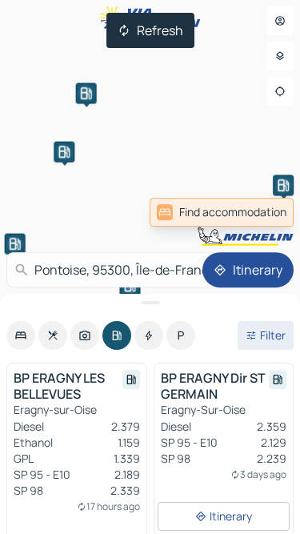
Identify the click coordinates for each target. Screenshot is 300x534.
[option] (20, 335)
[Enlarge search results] (150, 302)
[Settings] (280, 56)
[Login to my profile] (280, 20)
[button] (283, 185)
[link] (222, 212)
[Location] (280, 91)
